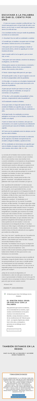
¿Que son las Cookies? (18, 397)
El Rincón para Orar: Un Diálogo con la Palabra (18, 302)
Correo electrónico (17, 288)
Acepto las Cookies (18, 395)
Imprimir (6, 288)
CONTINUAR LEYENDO (14, 329)
